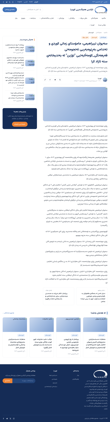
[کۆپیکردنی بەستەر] (45, 80)
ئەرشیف (55, 383)
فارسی (25, 2)
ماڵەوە (104, 18)
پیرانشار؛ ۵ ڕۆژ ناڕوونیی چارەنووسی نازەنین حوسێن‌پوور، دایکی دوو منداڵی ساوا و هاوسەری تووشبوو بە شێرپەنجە (69, 345)
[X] (9, 2)
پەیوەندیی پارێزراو (19, 124)
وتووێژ (23, 18)
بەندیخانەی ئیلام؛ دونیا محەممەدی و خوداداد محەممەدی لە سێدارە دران (16, 95)
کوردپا (92, 25)
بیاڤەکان (72, 18)
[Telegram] (6, 2)
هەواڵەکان (94, 18)
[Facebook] (3, 2)
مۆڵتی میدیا (102, 25)
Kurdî (30, 2)
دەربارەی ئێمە (53, 375)
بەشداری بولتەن (10, 9)
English (20, 2)
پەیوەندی (54, 379)
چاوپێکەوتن (75, 379)
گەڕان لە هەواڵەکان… (32, 9)
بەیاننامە (33, 18)
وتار (16, 18)
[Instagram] (13, 2)
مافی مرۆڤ (83, 18)
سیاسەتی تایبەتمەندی (51, 387)
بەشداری (7, 381)
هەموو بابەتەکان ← (8, 313)
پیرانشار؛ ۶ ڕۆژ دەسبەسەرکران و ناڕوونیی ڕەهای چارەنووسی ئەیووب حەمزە (15, 47)
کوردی (36, 2)
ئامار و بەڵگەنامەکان (47, 18)
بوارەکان (61, 18)
